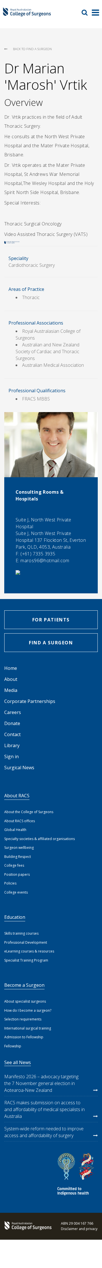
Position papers (17, 874)
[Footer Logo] (27, 1226)
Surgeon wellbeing (19, 847)
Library (12, 745)
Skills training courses (21, 933)
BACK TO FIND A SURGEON (32, 49)
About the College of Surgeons (28, 811)
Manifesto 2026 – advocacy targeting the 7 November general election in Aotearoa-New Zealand (41, 1083)
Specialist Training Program (26, 960)
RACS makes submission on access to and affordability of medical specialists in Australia (44, 1109)
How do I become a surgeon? (27, 1010)
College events (16, 892)
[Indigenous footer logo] (76, 1175)
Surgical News (19, 767)
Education (14, 917)
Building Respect (17, 856)
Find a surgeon (51, 643)
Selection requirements (22, 1019)
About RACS (16, 795)
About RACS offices (19, 821)
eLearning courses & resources (29, 951)
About (10, 679)
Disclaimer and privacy (79, 1228)
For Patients (51, 620)
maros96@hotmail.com (44, 560)
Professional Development (25, 942)
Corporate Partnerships (29, 701)
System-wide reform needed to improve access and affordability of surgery (44, 1132)
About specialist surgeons (25, 1001)
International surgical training (27, 1028)
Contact (12, 734)
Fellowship (12, 1046)
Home (10, 668)
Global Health (15, 829)
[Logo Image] (27, 14)
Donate (12, 723)
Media (10, 690)
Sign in (11, 756)
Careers (12, 712)
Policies (10, 883)
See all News (17, 1062)
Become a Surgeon (24, 985)
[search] (87, 12)
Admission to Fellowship (23, 1037)
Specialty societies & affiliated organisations (39, 838)
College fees (14, 865)
